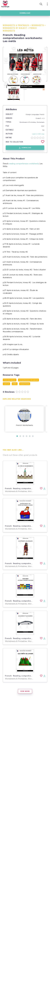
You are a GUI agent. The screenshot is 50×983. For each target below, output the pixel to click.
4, (43, 118)
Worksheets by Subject (15, 28)
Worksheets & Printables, (28, 122)
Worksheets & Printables (16, 25)
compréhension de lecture (28, 380)
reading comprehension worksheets (24, 164)
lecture (6, 384)
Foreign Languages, (33, 114)
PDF (42, 126)
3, (41, 118)
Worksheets (38, 25)
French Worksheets (24, 425)
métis (14, 384)
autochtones (24, 384)
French (42, 114)
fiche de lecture (9, 380)
